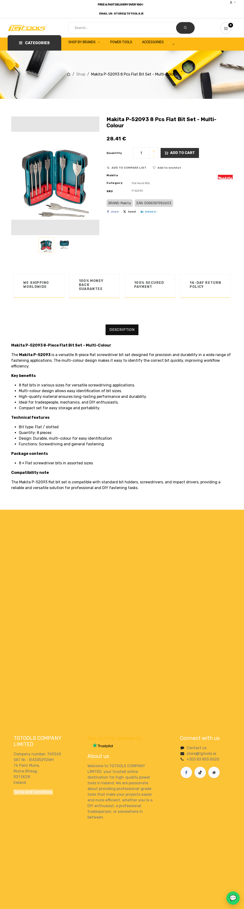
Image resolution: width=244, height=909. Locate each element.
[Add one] (153, 151)
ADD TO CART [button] (182, 153)
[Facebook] (186, 772)
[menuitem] (87, 42)
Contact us (197, 748)
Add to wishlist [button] (169, 167)
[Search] (185, 28)
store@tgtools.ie (201, 753)
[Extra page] (214, 772)
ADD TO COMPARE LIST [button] (129, 167)
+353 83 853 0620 (203, 759)
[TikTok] (200, 772)
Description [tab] (122, 330)
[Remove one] (153, 156)
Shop (80, 74)
